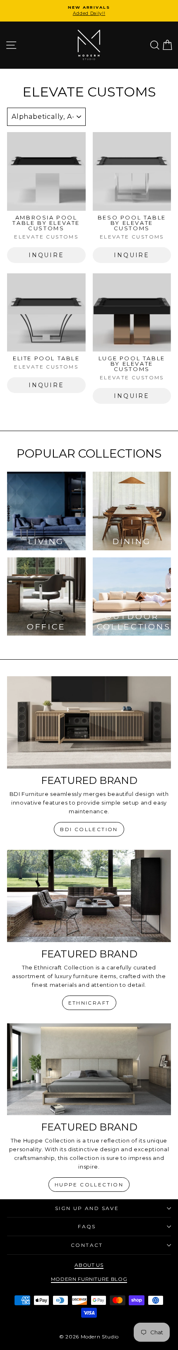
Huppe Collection (89, 1184)
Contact (87, 1245)
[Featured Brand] (89, 722)
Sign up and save (87, 1208)
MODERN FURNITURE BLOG (89, 1279)
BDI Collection (89, 829)
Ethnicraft (89, 1003)
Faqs (87, 1226)
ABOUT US (89, 1265)
